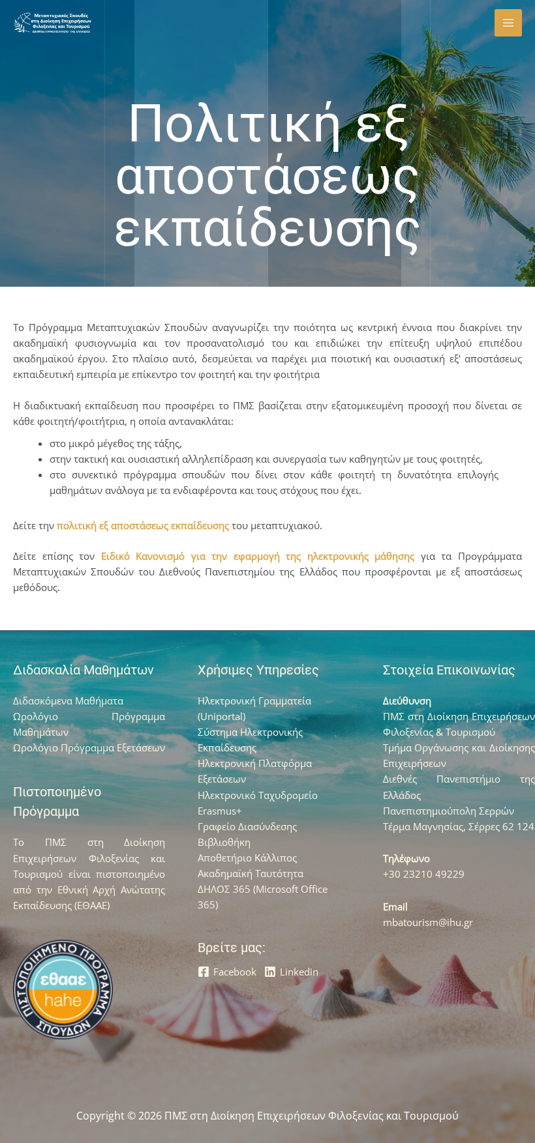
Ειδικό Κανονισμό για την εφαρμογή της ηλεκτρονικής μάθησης (258, 555)
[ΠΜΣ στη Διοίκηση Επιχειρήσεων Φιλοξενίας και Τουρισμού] (52, 22)
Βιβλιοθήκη (224, 841)
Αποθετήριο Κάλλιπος (247, 857)
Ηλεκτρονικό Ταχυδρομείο (258, 795)
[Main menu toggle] (508, 22)
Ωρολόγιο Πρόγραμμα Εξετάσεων (89, 747)
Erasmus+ (220, 810)
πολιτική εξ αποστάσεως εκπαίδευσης (143, 525)
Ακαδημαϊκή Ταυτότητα (250, 873)
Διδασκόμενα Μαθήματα (68, 700)
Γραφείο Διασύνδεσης (247, 826)
